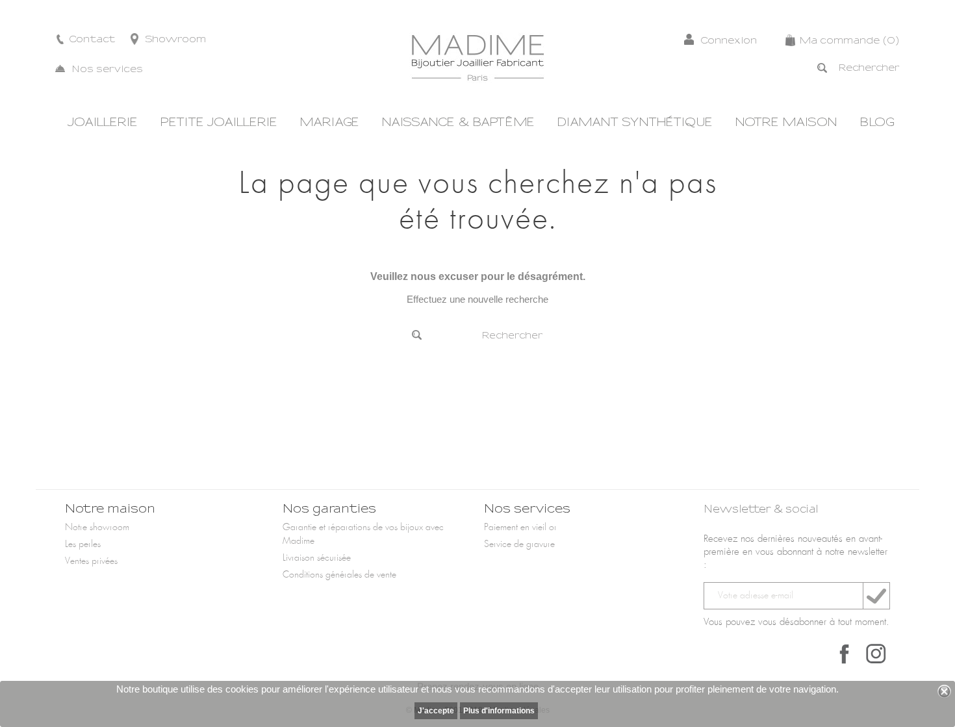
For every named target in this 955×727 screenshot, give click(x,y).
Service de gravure (519, 544)
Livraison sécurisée (317, 558)
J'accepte (436, 710)
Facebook (845, 654)
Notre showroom (97, 527)
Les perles (83, 544)
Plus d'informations (499, 710)
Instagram (876, 654)
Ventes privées (91, 561)
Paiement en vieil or (520, 527)
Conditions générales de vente (339, 575)
